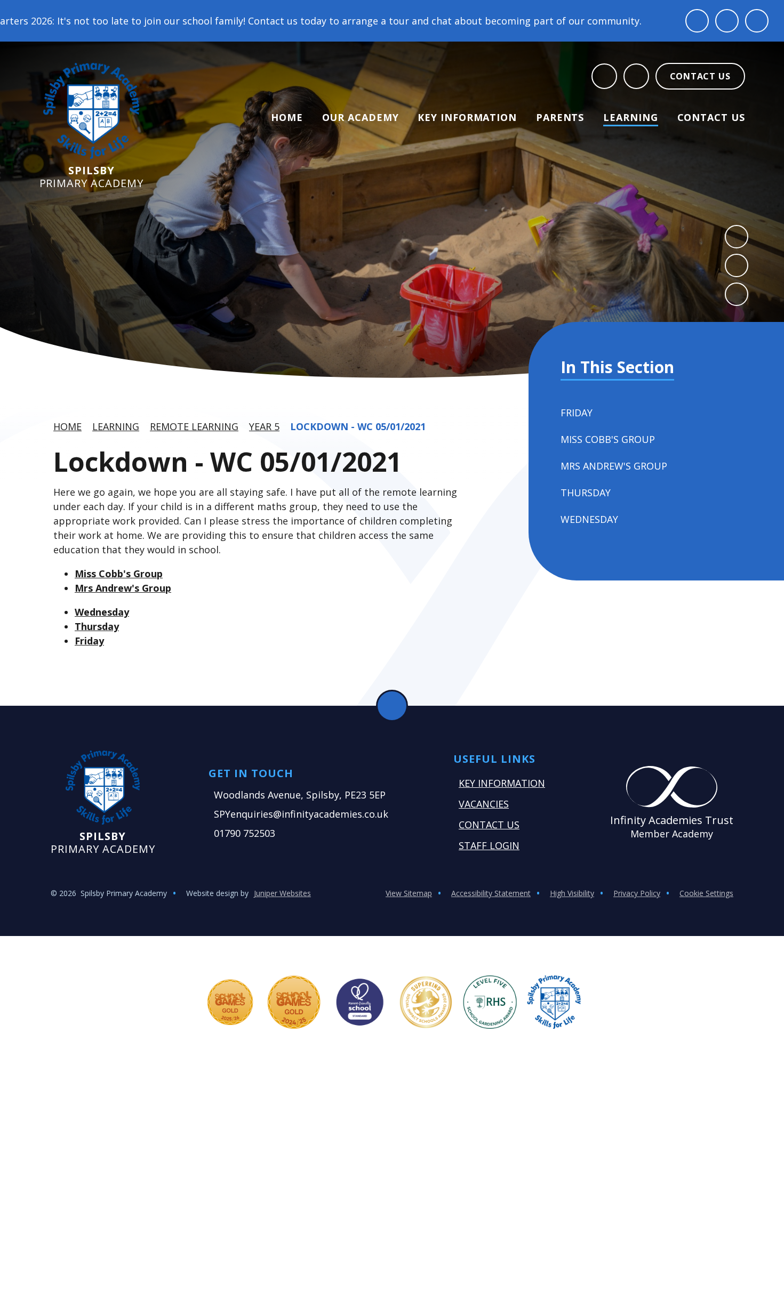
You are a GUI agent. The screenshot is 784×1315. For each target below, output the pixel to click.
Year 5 (264, 426)
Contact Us (489, 824)
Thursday (97, 626)
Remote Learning (194, 426)
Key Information (502, 783)
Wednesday (102, 612)
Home (67, 426)
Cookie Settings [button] (706, 893)
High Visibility (572, 893)
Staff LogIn (489, 845)
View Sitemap (409, 893)
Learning (115, 426)
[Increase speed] (757, 21)
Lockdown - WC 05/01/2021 (358, 426)
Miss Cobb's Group (119, 573)
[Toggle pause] (697, 21)
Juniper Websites (282, 893)
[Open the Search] (604, 76)
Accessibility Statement (491, 893)
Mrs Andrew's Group (123, 588)
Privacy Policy (636, 893)
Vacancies (484, 803)
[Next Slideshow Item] (736, 265)
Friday (89, 640)
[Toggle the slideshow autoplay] (736, 294)
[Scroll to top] (392, 706)
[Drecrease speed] (727, 21)
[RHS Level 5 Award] (490, 1002)
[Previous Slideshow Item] (736, 236)
